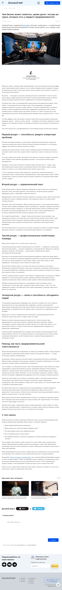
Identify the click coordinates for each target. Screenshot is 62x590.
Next (59, 478)
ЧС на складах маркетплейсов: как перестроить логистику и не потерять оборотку (42, 497)
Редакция (23, 578)
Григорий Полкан (31, 76)
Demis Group (26, 25)
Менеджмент (32, 578)
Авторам (23, 581)
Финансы (31, 581)
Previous (57, 478)
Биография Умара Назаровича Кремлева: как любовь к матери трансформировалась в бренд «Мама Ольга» (14, 497)
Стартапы (31, 583)
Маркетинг (31, 579)
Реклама (23, 579)
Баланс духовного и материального (20, 457)
